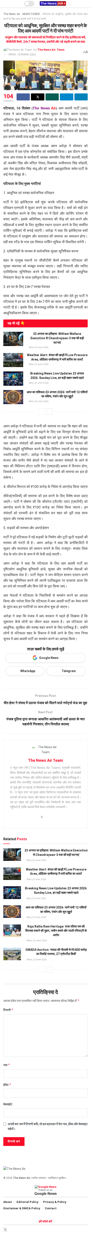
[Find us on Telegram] (20, 1230)
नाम (6, 1065)
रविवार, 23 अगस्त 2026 (38, 347)
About (7, 1202)
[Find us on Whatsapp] (28, 1230)
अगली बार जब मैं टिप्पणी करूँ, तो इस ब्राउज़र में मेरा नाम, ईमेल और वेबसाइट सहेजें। (48, 1126)
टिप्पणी (8, 1010)
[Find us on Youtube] (35, 1230)
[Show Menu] (5, 3)
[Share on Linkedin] (81, 96)
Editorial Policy (27, 1202)
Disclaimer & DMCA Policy (21, 1208)
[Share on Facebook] (23, 96)
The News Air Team (50, 49)
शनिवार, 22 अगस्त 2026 (36, 940)
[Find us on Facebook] (13, 1230)
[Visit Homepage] (53, 3)
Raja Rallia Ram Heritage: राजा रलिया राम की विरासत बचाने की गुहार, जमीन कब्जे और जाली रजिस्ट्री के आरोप (56, 931)
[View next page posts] (49, 412)
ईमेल (7, 1085)
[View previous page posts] (41, 412)
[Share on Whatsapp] (52, 96)
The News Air (11, 14)
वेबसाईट (7, 1104)
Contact (51, 1208)
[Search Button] (86, 3)
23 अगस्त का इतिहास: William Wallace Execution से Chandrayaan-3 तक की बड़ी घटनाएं (57, 338)
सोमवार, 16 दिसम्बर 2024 (22, 54)
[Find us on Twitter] (5, 1230)
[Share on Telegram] (66, 96)
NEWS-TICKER (31, 14)
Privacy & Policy (54, 1202)
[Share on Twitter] (37, 96)
